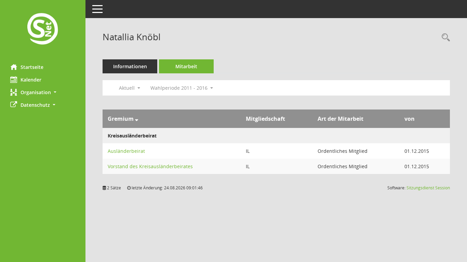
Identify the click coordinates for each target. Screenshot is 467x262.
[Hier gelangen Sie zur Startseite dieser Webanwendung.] (42, 29)
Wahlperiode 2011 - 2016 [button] (179, 88)
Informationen (130, 66)
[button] (42, 92)
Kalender (31, 79)
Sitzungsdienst (428, 188)
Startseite (32, 67)
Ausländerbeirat (126, 151)
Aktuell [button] (127, 88)
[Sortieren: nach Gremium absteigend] (136, 118)
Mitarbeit (186, 66)
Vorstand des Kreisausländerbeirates (150, 166)
